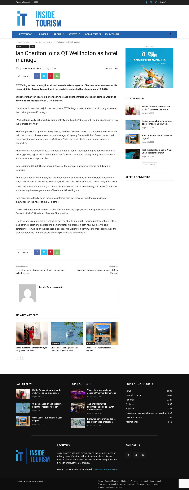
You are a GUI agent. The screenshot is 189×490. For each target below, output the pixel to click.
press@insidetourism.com (105, 469)
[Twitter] (155, 2)
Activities (90, 343)
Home (18, 42)
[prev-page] (17, 358)
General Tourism (30, 42)
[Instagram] (151, 2)
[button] (169, 34)
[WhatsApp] (57, 76)
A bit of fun (21, 343)
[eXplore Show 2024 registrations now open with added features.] (78, 408)
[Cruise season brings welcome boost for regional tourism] (67, 333)
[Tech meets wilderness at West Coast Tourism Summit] (133, 154)
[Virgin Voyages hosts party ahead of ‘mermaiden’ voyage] (78, 394)
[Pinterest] (50, 76)
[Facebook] (146, 2)
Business (55, 343)
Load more (148, 164)
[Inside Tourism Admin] (17, 68)
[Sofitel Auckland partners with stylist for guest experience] (32, 333)
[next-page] (22, 358)
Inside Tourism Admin (31, 68)
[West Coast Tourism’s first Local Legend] (102, 333)
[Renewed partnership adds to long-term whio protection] (78, 423)
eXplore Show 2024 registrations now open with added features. (100, 407)
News (32, 46)
